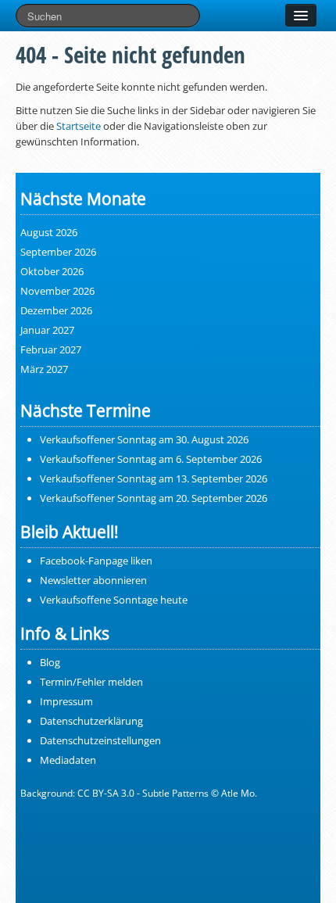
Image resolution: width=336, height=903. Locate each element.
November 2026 (57, 291)
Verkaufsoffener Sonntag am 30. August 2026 (144, 439)
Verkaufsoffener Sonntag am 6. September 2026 (151, 459)
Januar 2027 (47, 330)
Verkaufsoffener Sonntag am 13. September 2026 (153, 478)
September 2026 (58, 252)
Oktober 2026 (52, 271)
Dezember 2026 (56, 310)
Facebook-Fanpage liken (96, 561)
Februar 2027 (50, 349)
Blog (50, 662)
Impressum (66, 701)
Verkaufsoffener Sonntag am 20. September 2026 (153, 498)
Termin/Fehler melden (91, 682)
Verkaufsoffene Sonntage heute (114, 600)
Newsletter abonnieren (93, 580)
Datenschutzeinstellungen (100, 740)
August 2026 (48, 232)
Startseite (78, 126)
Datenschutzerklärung (91, 721)
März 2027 (44, 369)
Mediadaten (68, 760)
